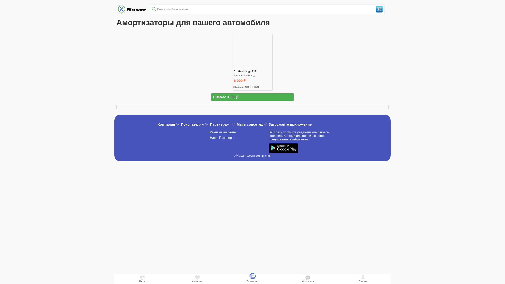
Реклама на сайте (223, 132)
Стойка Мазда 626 (245, 71)
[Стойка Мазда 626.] (252, 68)
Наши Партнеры (222, 137)
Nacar (240, 155)
